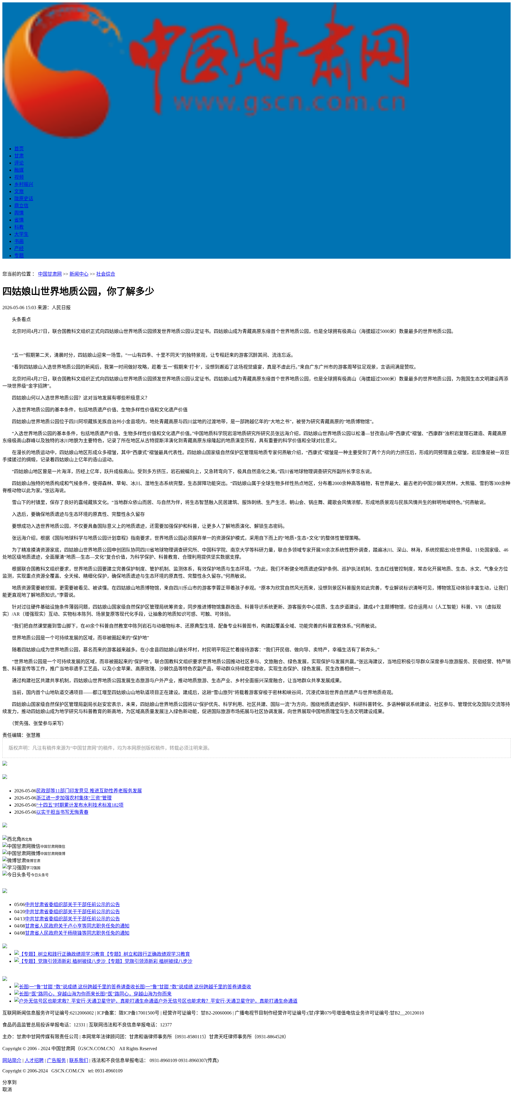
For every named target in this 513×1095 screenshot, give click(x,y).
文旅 (19, 191)
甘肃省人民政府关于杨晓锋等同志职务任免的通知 (77, 933)
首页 (19, 148)
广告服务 (56, 1060)
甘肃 (19, 155)
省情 (19, 219)
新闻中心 (78, 273)
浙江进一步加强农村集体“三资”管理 (74, 797)
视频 (19, 177)
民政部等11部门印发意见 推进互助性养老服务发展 (89, 790)
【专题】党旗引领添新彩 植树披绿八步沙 (149, 961)
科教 (19, 227)
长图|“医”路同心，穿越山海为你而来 (133, 993)
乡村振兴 (23, 184)
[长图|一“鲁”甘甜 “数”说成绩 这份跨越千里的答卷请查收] (74, 986)
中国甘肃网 (50, 273)
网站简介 (11, 1060)
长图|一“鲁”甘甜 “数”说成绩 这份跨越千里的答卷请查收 (193, 986)
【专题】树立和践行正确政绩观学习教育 (147, 954)
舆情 (19, 212)
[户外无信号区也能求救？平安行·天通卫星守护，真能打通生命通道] (86, 1001)
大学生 (21, 234)
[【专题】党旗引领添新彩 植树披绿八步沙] (60, 961)
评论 (19, 162)
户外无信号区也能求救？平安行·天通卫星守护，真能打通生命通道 (227, 1001)
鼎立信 (21, 205)
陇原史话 (23, 198)
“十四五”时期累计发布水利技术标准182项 (80, 805)
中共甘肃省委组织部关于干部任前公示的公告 (72, 904)
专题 (19, 255)
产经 (19, 248)
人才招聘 (34, 1060)
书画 (19, 241)
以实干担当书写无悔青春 (62, 812)
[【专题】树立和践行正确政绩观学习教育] (59, 954)
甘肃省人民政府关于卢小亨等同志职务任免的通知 (77, 925)
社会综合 (105, 273)
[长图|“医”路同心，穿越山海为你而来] (54, 993)
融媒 (19, 170)
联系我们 (78, 1060)
